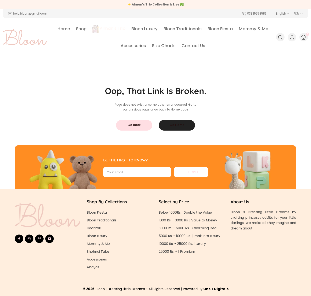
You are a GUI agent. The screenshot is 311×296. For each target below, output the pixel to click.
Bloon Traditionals (101, 220)
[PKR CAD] (298, 13)
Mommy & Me (98, 243)
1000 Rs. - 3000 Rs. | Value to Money (188, 220)
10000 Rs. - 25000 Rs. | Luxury (182, 243)
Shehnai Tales (98, 251)
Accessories (97, 259)
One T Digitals (215, 288)
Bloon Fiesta (97, 212)
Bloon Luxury (97, 235)
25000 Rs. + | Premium (177, 251)
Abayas (93, 267)
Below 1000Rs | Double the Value (185, 212)
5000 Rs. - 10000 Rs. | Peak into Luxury (189, 235)
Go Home (177, 125)
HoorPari (94, 228)
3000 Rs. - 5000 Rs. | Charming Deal (188, 228)
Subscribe (191, 172)
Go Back (134, 125)
